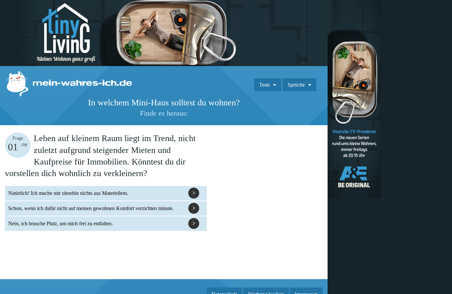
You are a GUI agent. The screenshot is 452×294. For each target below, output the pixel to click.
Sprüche (296, 85)
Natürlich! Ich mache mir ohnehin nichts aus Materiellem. (68, 193)
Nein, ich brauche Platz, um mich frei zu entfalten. (60, 223)
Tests (264, 85)
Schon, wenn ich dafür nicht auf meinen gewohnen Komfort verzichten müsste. (91, 208)
